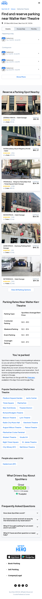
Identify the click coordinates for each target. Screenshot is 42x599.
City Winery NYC (9, 447)
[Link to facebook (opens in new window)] (15, 586)
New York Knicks (9, 408)
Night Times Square (10, 442)
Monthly (34, 29)
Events (8, 29)
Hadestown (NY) (9, 464)
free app (31, 377)
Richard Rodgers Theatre (13, 413)
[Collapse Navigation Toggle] (39, 3)
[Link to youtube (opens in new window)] (26, 586)
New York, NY (5, 9)
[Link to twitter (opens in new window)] (23, 586)
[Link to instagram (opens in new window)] (19, 586)
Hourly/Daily (21, 29)
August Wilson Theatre (12, 427)
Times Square (8, 403)
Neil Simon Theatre (27, 447)
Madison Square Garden (12, 398)
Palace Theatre (31, 427)
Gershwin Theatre (30, 422)
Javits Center (31, 398)
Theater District (25, 408)
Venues (13, 9)
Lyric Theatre (25, 418)
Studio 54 (24, 437)
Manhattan (21, 403)
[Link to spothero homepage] (21, 548)
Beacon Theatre (9, 418)
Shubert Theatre (9, 437)
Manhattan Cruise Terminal (14, 432)
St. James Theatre (29, 442)
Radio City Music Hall (11, 422)
